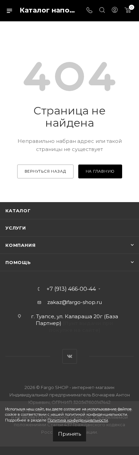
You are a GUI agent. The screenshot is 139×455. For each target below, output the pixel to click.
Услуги (15, 228)
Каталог (18, 210)
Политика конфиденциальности (78, 420)
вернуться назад (45, 171)
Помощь (18, 262)
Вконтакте (69, 356)
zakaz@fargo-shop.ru (74, 302)
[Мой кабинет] (115, 10)
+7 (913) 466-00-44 (71, 289)
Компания (20, 245)
